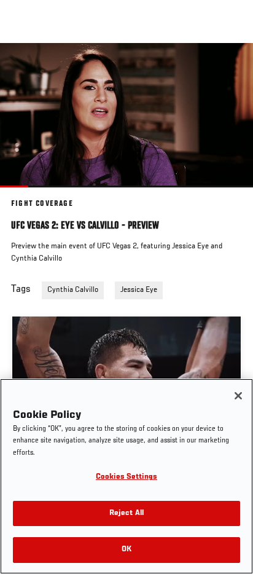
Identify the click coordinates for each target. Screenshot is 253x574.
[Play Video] (127, 115)
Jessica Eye (138, 290)
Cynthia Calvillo (72, 290)
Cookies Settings (126, 477)
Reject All (126, 513)
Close (231, 66)
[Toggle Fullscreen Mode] (228, 195)
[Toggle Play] (26, 195)
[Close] (238, 395)
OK (126, 550)
